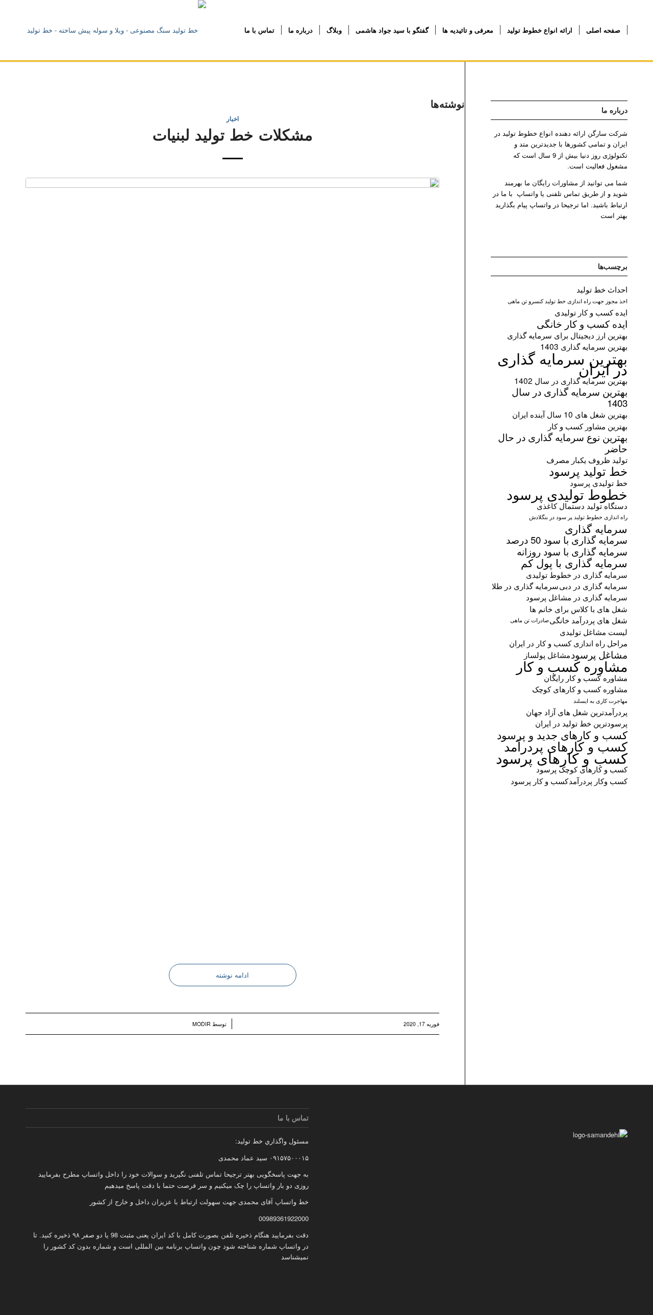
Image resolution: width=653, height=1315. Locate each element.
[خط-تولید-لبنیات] (232, 560)
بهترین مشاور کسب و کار (587, 426)
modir (201, 1024)
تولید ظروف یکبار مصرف (586, 459)
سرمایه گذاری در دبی (593, 585)
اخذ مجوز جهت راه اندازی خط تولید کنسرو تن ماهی (567, 301)
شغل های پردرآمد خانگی (588, 620)
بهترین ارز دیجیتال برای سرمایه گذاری (567, 335)
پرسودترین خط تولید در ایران (581, 723)
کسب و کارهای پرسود (561, 757)
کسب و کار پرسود (539, 780)
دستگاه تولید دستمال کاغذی (582, 505)
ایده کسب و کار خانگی (582, 324)
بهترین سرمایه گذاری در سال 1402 (570, 380)
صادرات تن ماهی (529, 620)
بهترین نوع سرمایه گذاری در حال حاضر (562, 443)
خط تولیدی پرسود (598, 482)
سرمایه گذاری (596, 528)
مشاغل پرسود (599, 654)
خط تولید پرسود (588, 471)
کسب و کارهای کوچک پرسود (581, 769)
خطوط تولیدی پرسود (567, 494)
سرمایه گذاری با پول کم (574, 562)
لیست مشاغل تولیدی (593, 631)
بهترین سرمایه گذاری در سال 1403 (569, 397)
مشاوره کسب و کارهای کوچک (579, 689)
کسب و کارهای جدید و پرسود (562, 734)
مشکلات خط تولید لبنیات (233, 134)
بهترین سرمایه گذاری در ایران (562, 364)
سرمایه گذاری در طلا (525, 585)
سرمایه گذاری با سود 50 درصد (566, 539)
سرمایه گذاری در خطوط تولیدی (576, 574)
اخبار (233, 118)
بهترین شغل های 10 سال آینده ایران (569, 414)
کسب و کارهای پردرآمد (565, 746)
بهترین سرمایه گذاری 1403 (583, 346)
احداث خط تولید (601, 289)
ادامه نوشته (232, 975)
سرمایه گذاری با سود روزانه (572, 551)
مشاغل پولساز (547, 654)
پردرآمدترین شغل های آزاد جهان (576, 712)
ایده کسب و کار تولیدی (591, 312)
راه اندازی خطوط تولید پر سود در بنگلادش (578, 517)
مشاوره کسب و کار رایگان (585, 677)
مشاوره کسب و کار (571, 666)
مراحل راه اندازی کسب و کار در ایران (568, 643)
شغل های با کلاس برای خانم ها (578, 608)
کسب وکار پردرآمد (598, 780)
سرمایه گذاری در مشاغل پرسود (576, 597)
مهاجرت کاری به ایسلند (600, 700)
